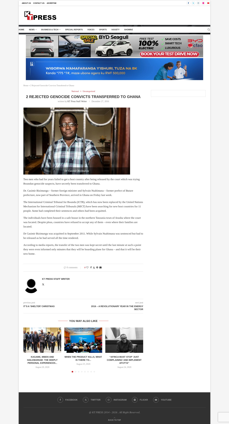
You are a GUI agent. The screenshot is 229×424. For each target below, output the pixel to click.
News (32, 30)
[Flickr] (203, 3)
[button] (27, 350)
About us (26, 3)
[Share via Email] (100, 267)
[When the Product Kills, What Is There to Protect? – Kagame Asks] (83, 340)
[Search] (208, 29)
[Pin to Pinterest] (97, 267)
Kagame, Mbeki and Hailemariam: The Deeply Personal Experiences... (42, 360)
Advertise (51, 3)
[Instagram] (198, 3)
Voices (90, 30)
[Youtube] (208, 3)
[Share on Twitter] (94, 267)
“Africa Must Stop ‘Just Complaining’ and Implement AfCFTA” (124, 360)
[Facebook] (188, 3)
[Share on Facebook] (91, 267)
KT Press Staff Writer (77, 101)
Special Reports (74, 30)
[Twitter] (193, 3)
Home (21, 30)
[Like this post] (87, 267)
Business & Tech (49, 30)
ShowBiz (128, 30)
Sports (103, 30)
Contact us (38, 3)
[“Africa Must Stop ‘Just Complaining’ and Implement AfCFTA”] (124, 340)
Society (115, 30)
